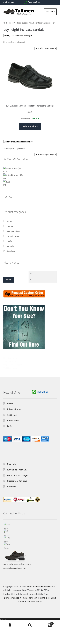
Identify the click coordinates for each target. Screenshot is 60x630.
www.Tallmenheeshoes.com (17, 563)
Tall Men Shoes (10, 368)
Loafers (10, 241)
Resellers (11, 486)
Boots (9, 221)
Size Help (11, 463)
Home (8, 22)
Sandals (10, 246)
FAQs (9, 426)
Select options (30, 126)
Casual (10, 226)
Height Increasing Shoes (14, 364)
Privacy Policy (14, 409)
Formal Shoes (13, 236)
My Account (10, 625)
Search (30, 625)
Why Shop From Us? (17, 469)
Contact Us (13, 420)
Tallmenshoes (9, 361)
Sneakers (11, 251)
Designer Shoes (14, 231)
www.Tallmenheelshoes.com (41, 586)
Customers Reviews (17, 480)
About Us (11, 414)
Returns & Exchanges (17, 475)
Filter (8, 279)
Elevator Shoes (10, 358)
